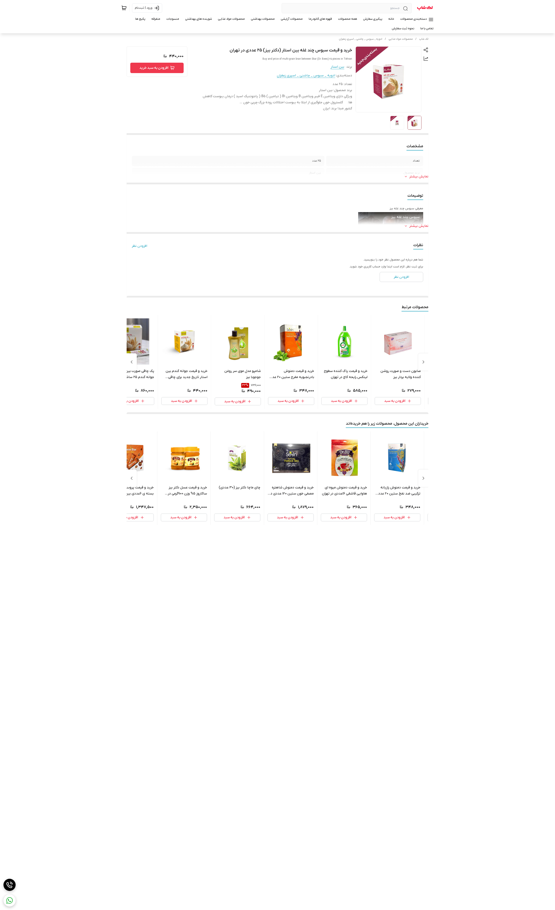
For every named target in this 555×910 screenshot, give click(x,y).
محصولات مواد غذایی (400, 39)
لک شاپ (423, 39)
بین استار (337, 67)
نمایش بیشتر (418, 176)
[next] (131, 362)
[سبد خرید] (124, 8)
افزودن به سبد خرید (153, 68)
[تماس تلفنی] (9, 885)
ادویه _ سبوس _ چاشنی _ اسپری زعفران (360, 39)
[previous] (423, 362)
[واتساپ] (9, 900)
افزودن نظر (139, 246)
